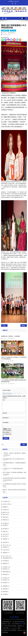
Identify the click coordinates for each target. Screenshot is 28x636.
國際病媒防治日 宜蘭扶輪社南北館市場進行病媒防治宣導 (24, 325)
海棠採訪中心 (12, 383)
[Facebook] (5, 39)
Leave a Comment (6, 34)
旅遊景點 (5, 539)
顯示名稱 (5, 413)
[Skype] (17, 39)
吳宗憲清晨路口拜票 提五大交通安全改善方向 (13, 459)
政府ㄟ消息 (13, 30)
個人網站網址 (5, 422)
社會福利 (5, 509)
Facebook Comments (16, 393)
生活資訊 (5, 578)
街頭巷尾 (5, 547)
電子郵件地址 (6, 417)
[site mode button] (22, 18)
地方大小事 (5, 545)
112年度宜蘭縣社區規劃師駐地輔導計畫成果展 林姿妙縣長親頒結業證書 (13, 380)
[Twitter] (11, 39)
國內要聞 (5, 528)
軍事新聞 (5, 574)
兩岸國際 (5, 525)
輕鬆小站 (5, 512)
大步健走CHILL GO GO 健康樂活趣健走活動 (13, 468)
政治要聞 (5, 560)
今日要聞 (5, 501)
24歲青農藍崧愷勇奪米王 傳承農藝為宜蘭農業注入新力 (14, 463)
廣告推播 (5, 591)
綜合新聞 (5, 523)
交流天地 (5, 534)
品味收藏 (5, 542)
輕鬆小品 (5, 514)
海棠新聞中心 (12, 360)
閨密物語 (5, 519)
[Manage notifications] (24, 633)
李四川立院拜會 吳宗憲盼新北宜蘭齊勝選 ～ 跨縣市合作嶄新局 (14, 473)
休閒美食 (5, 582)
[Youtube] (14, 39)
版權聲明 (5, 507)
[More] (20, 39)
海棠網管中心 (12, 32)
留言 (4, 399)
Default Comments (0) (7, 393)
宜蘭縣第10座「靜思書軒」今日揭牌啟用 (10, 336)
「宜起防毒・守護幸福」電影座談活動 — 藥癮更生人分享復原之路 (14, 454)
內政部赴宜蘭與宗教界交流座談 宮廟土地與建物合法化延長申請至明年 (14, 479)
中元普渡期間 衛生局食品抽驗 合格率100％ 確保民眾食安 (14, 484)
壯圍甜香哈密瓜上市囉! (5, 325)
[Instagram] (8, 39)
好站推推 (5, 594)
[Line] (2, 39)
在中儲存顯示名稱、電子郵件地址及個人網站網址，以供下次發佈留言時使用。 (7, 432)
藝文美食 (5, 579)
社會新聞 (5, 567)
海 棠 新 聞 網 (14, 617)
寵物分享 (5, 517)
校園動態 (5, 552)
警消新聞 (5, 569)
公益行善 (5, 549)
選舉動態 (5, 563)
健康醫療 (5, 586)
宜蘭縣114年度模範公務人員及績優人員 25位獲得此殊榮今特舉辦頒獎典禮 (14, 358)
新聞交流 (5, 531)
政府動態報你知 (5, 30)
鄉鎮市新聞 (5, 571)
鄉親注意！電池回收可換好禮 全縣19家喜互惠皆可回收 (14, 490)
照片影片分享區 (6, 504)
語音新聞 (5, 588)
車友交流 (5, 536)
